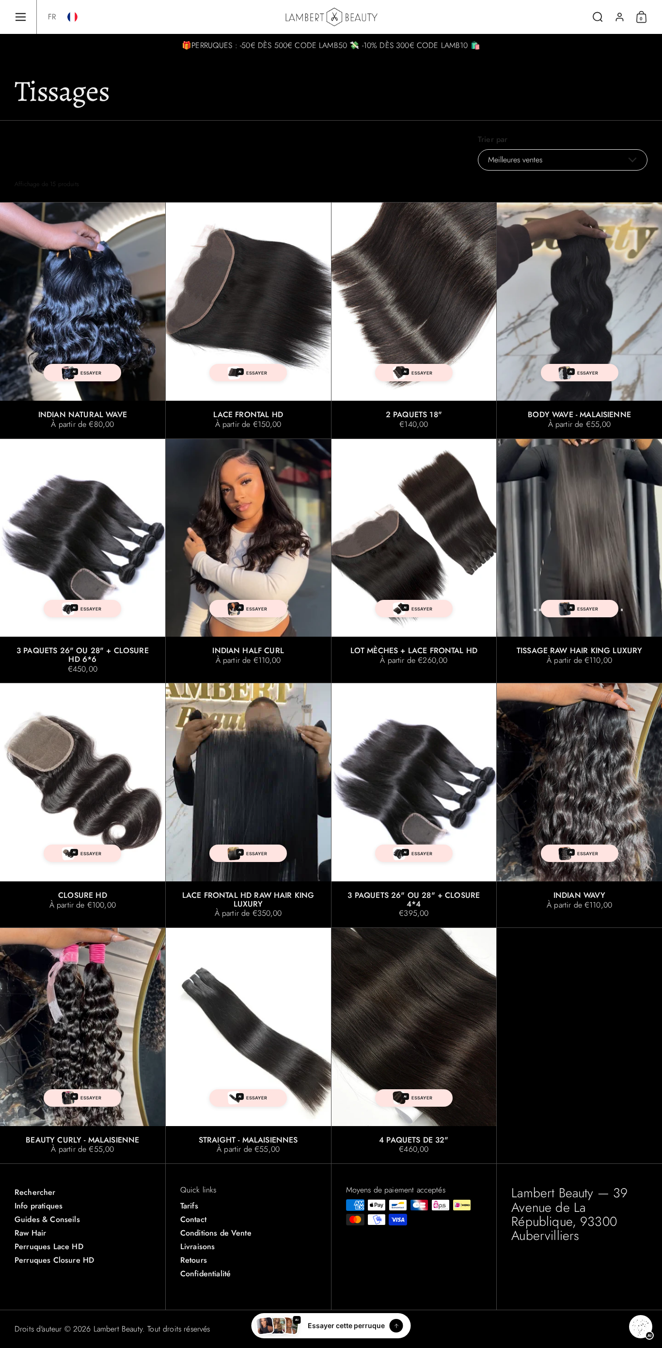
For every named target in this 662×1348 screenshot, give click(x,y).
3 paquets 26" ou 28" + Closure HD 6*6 (82, 561)
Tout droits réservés (178, 1328)
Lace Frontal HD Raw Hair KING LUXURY (248, 805)
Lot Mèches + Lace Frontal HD (414, 561)
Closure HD (82, 805)
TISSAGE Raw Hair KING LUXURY (579, 561)
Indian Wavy (579, 805)
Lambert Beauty (118, 1328)
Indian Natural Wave (82, 320)
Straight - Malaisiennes (248, 1045)
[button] (52, 17)
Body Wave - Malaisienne (579, 320)
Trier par (492, 139)
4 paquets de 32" (414, 1045)
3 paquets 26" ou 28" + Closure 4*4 (414, 805)
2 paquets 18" (414, 320)
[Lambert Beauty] (331, 17)
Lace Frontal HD (248, 320)
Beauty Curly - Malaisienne (82, 1045)
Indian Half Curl (248, 561)
